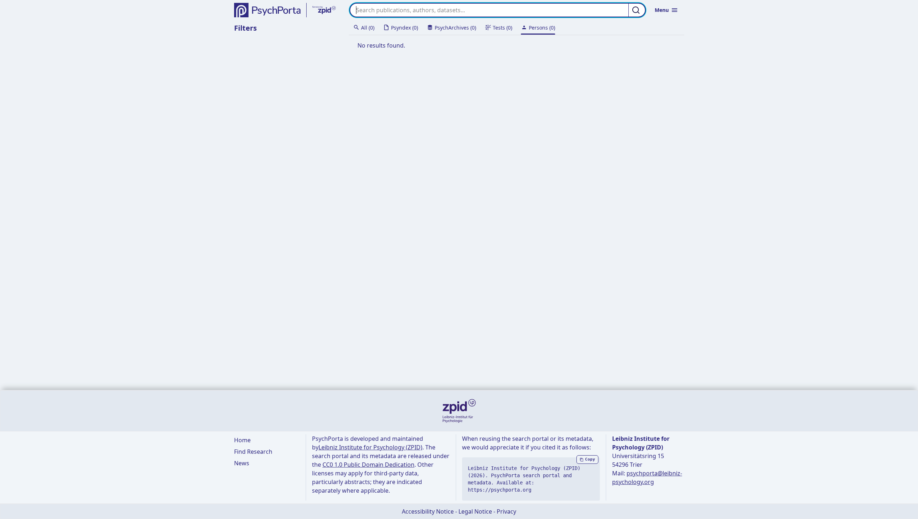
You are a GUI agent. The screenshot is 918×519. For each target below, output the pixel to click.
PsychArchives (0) (455, 27)
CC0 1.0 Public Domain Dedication (368, 465)
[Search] (637, 10)
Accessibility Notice (428, 511)
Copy (590, 459)
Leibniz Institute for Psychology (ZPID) (370, 447)
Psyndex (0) (404, 27)
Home (242, 440)
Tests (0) (502, 27)
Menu (662, 9)
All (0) (367, 27)
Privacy (506, 511)
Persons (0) (542, 27)
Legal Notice (475, 511)
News (241, 463)
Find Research (253, 452)
